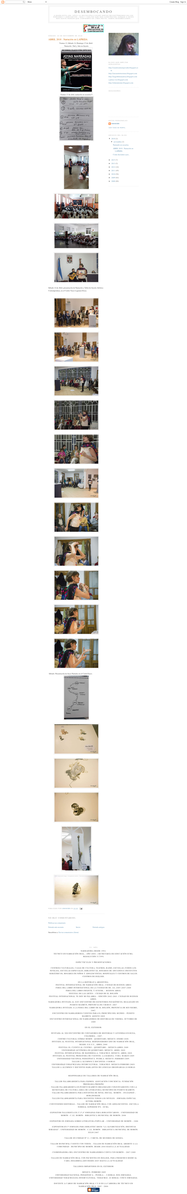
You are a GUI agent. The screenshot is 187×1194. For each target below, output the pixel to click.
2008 (113, 181)
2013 (113, 163)
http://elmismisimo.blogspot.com (121, 83)
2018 (113, 138)
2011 (113, 170)
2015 (113, 160)
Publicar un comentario (57, 923)
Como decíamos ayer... (121, 154)
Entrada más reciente (56, 927)
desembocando (94, 11)
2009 (113, 177)
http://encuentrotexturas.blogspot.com (123, 73)
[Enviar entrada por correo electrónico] (80, 908)
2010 (113, 174)
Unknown (115, 123)
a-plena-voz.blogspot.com (118, 79)
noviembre (118, 141)
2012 (113, 167)
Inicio (78, 927)
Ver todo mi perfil (117, 127)
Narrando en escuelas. (121, 145)
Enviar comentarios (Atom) (69, 932)
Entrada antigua (98, 927)
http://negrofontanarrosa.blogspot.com (123, 76)
